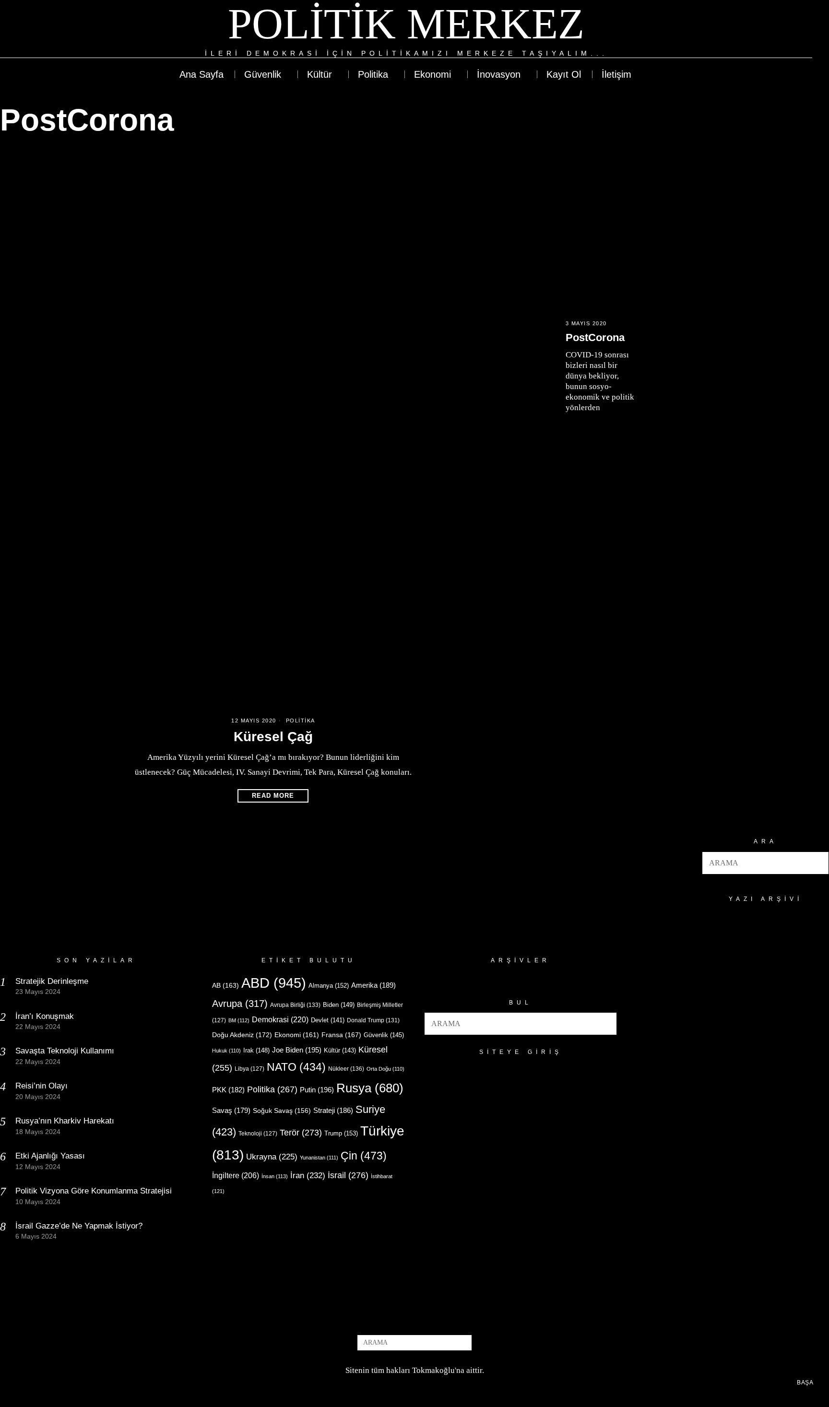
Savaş (231, 1110)
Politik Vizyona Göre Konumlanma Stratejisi (93, 1190)
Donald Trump (373, 1020)
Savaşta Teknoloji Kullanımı (64, 1050)
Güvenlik (384, 1035)
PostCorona (595, 337)
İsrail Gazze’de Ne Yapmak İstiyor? (80, 1225)
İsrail (348, 1175)
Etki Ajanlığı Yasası (50, 1155)
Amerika (373, 985)
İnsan (274, 1176)
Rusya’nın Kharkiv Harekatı (64, 1120)
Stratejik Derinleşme (51, 981)
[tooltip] (770, 29)
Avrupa (240, 1003)
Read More (273, 795)
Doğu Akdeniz (242, 1035)
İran (307, 1175)
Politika (300, 720)
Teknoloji (257, 1133)
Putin (317, 1090)
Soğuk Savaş (282, 1110)
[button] (817, 863)
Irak (256, 1050)
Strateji (333, 1110)
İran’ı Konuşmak (44, 1016)
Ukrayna (271, 1156)
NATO (296, 1067)
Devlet (327, 1020)
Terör (301, 1132)
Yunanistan (319, 1157)
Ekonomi (296, 1035)
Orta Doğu (385, 1069)
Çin (364, 1155)
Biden (339, 1004)
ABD (273, 983)
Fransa (341, 1035)
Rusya (369, 1088)
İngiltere (235, 1175)
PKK (228, 1090)
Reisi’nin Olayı (41, 1085)
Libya (249, 1068)
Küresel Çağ (273, 736)
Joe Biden (296, 1050)
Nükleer (346, 1068)
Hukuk (226, 1050)
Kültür (340, 1050)
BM (238, 1020)
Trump (341, 1133)
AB (225, 985)
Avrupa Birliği (295, 1005)
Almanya (328, 985)
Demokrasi (280, 1019)
